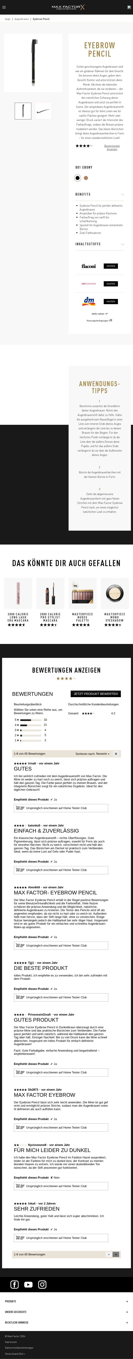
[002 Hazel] (86, 178)
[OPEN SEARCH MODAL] (129, 7)
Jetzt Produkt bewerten (97, 694)
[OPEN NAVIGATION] (5, 7)
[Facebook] (14, 1284)
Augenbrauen (22, 19)
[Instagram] (42, 1284)
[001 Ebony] (78, 178)
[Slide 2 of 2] (43, 111)
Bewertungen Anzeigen (112, 147)
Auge (7, 19)
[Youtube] (28, 1284)
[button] (116, 1254)
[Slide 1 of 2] (23, 111)
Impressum (11, 1341)
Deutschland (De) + (15, 1353)
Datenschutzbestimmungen (19, 1347)
